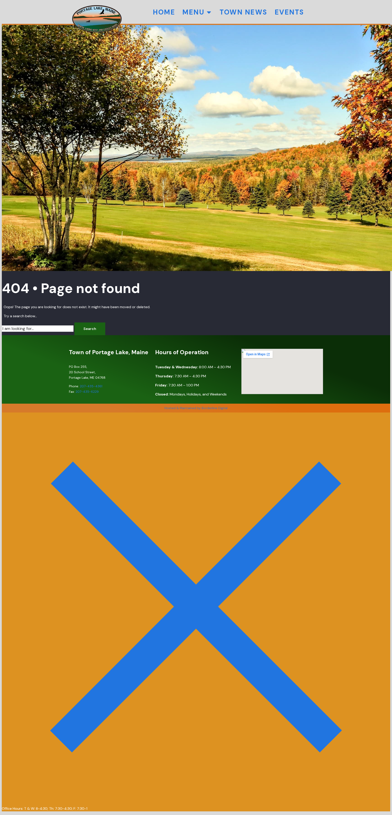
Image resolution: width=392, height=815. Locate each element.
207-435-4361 (91, 386)
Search (89, 328)
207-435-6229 (87, 392)
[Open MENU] (209, 12)
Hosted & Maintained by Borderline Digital (196, 408)
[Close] (196, 799)
